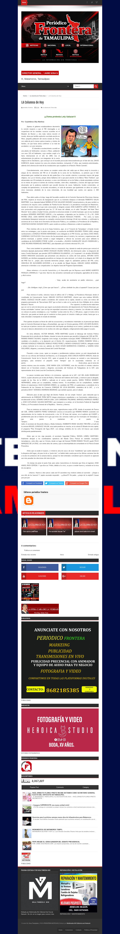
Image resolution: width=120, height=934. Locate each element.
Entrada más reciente (28, 555)
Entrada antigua (93, 555)
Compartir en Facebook (34, 483)
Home (60, 930)
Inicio (62, 555)
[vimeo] (96, 2)
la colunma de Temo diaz (50, 107)
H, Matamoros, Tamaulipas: (35, 79)
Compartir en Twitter (56, 483)
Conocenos (69, 930)
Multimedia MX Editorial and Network (78, 923)
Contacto (78, 930)
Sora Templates (34, 923)
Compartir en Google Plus (79, 483)
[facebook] (87, 2)
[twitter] (92, 2)
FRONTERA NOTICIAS (51, 923)
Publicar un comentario (32, 550)
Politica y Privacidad (90, 930)
